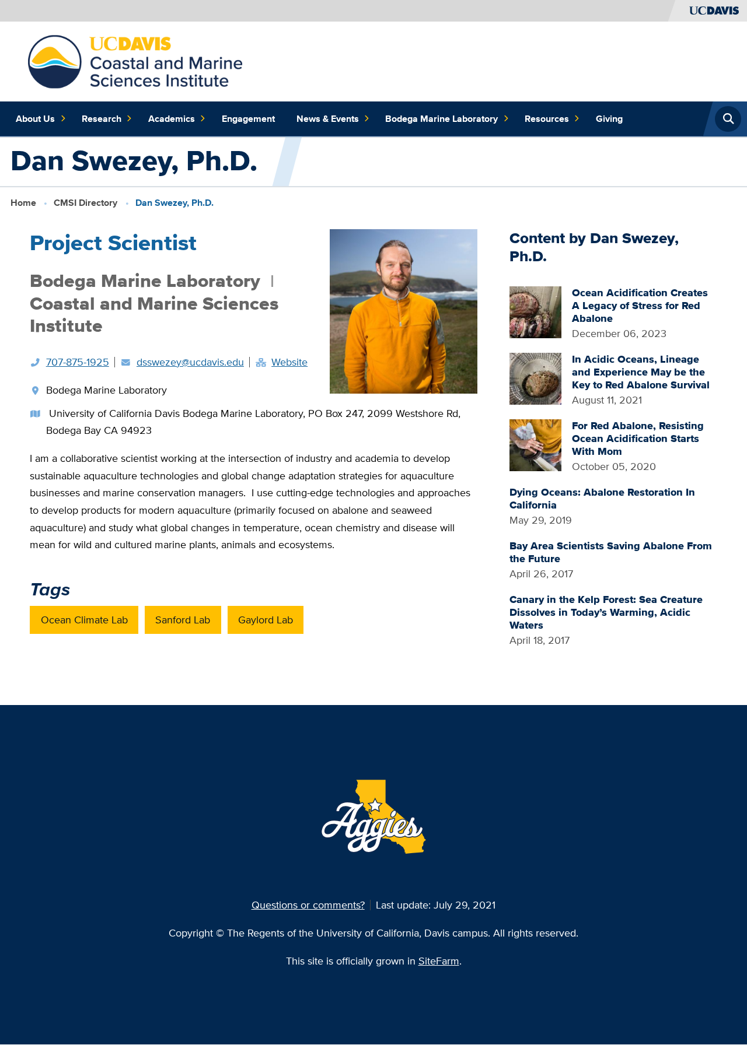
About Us (35, 118)
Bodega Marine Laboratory (441, 118)
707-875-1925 (77, 362)
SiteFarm (438, 961)
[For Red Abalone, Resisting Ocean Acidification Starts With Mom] (535, 444)
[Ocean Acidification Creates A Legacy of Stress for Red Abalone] (535, 311)
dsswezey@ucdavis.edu (190, 362)
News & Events (327, 118)
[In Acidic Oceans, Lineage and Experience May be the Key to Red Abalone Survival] (535, 377)
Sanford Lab (182, 619)
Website (289, 362)
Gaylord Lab (265, 619)
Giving (609, 118)
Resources (547, 118)
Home (23, 202)
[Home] (135, 60)
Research (101, 118)
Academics (171, 118)
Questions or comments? (308, 905)
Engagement (248, 118)
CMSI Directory (85, 202)
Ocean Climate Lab (84, 619)
